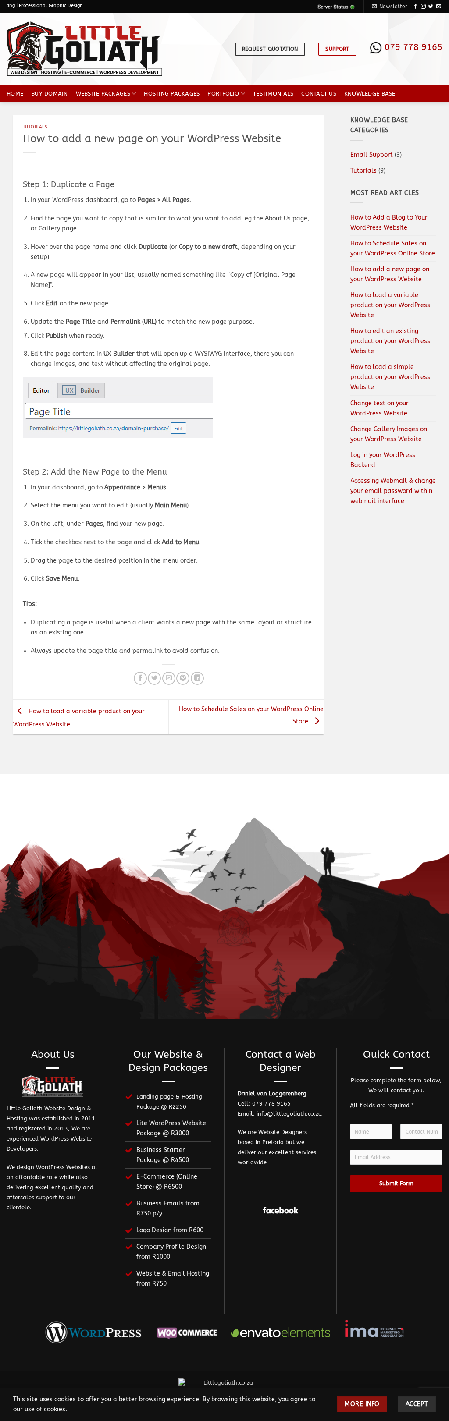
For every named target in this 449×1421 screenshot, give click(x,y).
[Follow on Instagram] (423, 6)
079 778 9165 (413, 47)
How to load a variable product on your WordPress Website (390, 305)
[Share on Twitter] (154, 678)
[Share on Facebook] (140, 678)
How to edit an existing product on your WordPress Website (390, 341)
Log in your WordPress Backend (382, 460)
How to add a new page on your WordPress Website (389, 274)
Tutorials (35, 127)
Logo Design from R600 (169, 1230)
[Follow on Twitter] (430, 6)
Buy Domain (49, 93)
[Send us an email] (438, 6)
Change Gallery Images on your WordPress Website (388, 434)
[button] (389, 6)
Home (15, 93)
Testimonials (273, 93)
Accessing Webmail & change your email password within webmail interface (393, 491)
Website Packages (103, 93)
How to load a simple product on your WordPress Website (390, 377)
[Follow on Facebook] (415, 6)
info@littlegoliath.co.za (289, 1113)
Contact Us (318, 93)
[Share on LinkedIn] (197, 678)
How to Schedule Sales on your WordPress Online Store (392, 248)
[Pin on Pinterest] (182, 678)
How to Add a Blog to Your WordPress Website (389, 222)
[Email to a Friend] (168, 678)
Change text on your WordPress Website (379, 408)
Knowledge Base (370, 93)
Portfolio (223, 93)
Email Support (371, 155)
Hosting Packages (172, 93)
